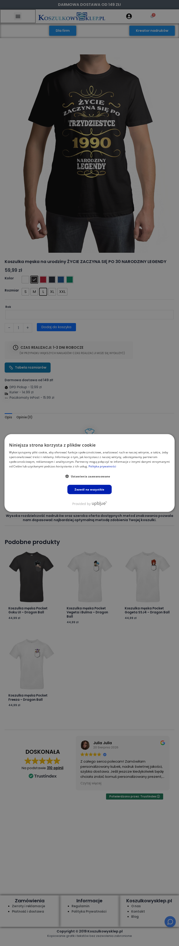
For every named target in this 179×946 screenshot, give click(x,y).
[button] (89, 476)
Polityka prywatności (102, 466)
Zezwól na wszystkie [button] (89, 489)
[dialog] (89, 473)
